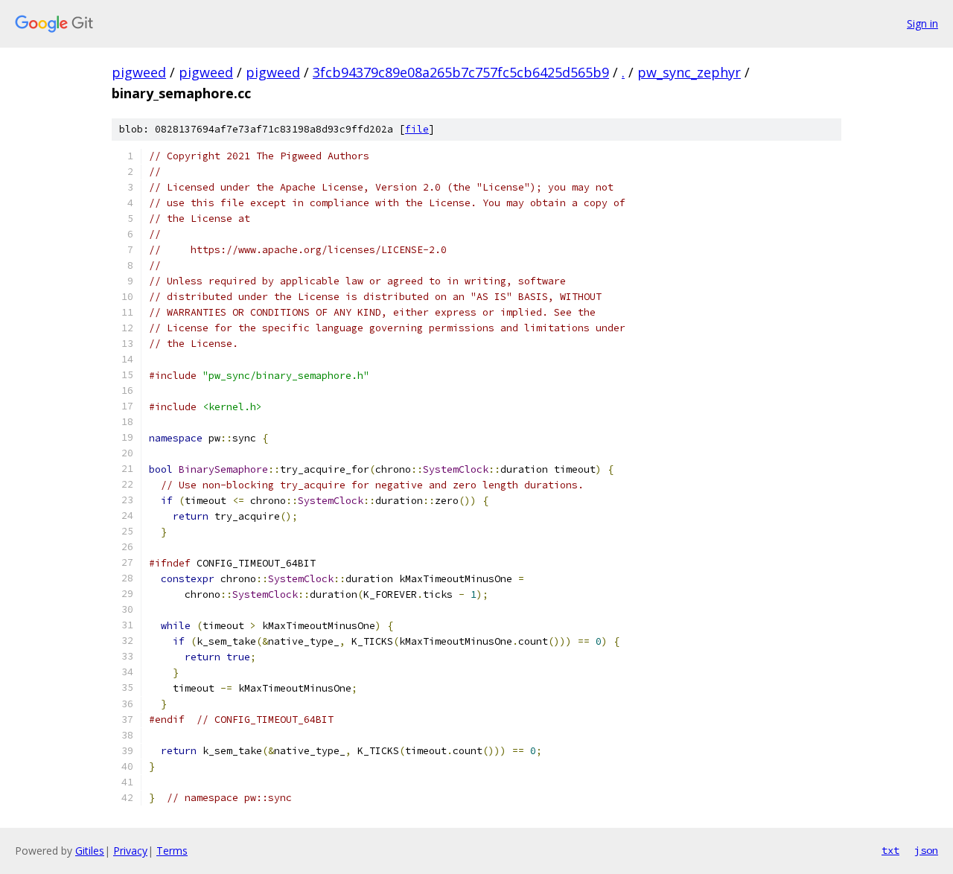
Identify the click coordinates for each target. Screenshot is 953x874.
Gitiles (89, 850)
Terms (172, 850)
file (417, 129)
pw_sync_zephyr (689, 72)
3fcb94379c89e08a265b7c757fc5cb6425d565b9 (461, 72)
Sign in (922, 23)
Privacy (130, 850)
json (926, 850)
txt (890, 850)
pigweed (139, 72)
